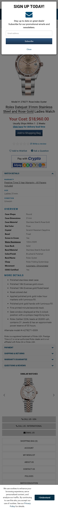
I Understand (44, 497)
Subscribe (29, 41)
